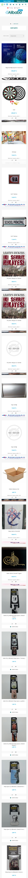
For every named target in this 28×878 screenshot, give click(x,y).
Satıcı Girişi (7, 1)
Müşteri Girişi (21, 1)
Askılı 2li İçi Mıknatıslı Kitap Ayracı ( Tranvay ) (14, 658)
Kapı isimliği (14, 404)
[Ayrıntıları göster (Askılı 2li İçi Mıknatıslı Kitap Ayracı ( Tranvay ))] (14, 644)
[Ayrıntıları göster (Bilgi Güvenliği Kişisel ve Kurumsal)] (14, 53)
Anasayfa (10, 24)
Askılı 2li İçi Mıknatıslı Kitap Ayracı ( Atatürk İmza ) (14, 616)
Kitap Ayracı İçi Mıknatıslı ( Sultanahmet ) (14, 786)
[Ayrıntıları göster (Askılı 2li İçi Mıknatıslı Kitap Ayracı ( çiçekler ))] (14, 686)
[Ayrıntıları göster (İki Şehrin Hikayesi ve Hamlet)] (14, 264)
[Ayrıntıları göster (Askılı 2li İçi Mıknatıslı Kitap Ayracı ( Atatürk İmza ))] (14, 601)
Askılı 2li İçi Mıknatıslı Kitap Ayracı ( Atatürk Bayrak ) (14, 744)
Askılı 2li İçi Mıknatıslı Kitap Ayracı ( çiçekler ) (14, 701)
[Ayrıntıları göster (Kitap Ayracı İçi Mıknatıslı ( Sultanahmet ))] (14, 772)
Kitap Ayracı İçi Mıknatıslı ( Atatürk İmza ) (14, 829)
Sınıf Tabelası (14, 194)
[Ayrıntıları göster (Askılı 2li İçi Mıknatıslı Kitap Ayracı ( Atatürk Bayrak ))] (14, 729)
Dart (14, 109)
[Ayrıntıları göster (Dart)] (14, 95)
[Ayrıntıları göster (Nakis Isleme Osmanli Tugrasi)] (14, 559)
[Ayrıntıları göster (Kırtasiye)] (14, 137)
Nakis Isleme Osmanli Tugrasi (14, 573)
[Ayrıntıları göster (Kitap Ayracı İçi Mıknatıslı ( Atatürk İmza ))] (14, 815)
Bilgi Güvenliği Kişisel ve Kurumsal (14, 67)
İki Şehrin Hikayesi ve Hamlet (14, 278)
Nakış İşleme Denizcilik (14, 531)
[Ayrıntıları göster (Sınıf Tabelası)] (14, 179)
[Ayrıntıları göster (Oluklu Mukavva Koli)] (14, 474)
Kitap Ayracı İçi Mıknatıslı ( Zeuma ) (14, 872)
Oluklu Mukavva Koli (14, 489)
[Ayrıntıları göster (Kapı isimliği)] (14, 390)
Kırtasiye (14, 152)
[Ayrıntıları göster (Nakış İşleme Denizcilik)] (14, 517)
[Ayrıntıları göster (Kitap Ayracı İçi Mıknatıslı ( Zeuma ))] (14, 857)
